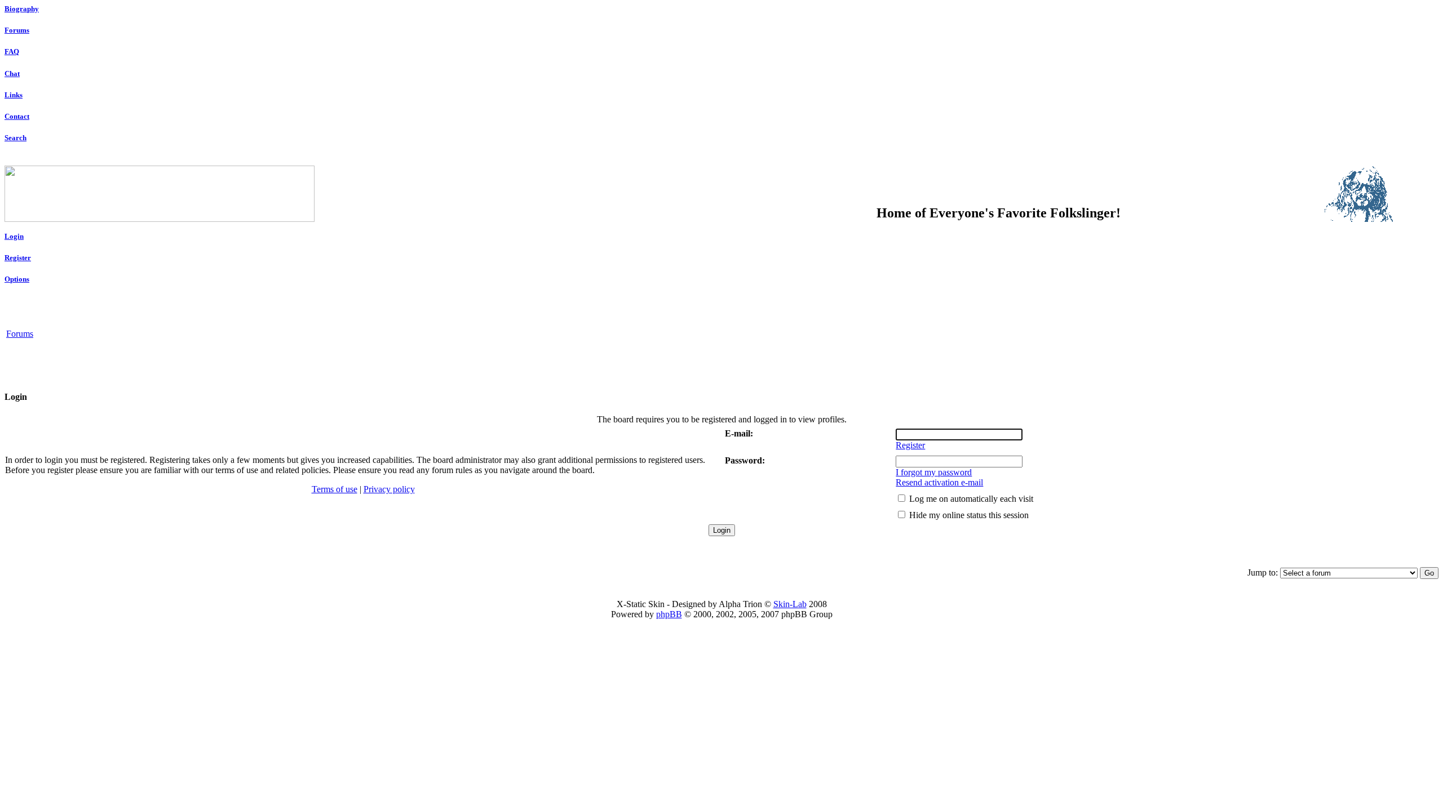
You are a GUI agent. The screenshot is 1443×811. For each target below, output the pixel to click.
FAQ (12, 51)
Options (17, 279)
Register (18, 257)
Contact (17, 116)
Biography (22, 9)
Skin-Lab (790, 604)
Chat (12, 73)
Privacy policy (389, 489)
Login (14, 236)
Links (14, 95)
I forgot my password (934, 472)
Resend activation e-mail (939, 482)
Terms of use (334, 489)
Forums (17, 30)
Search (15, 137)
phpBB (669, 614)
